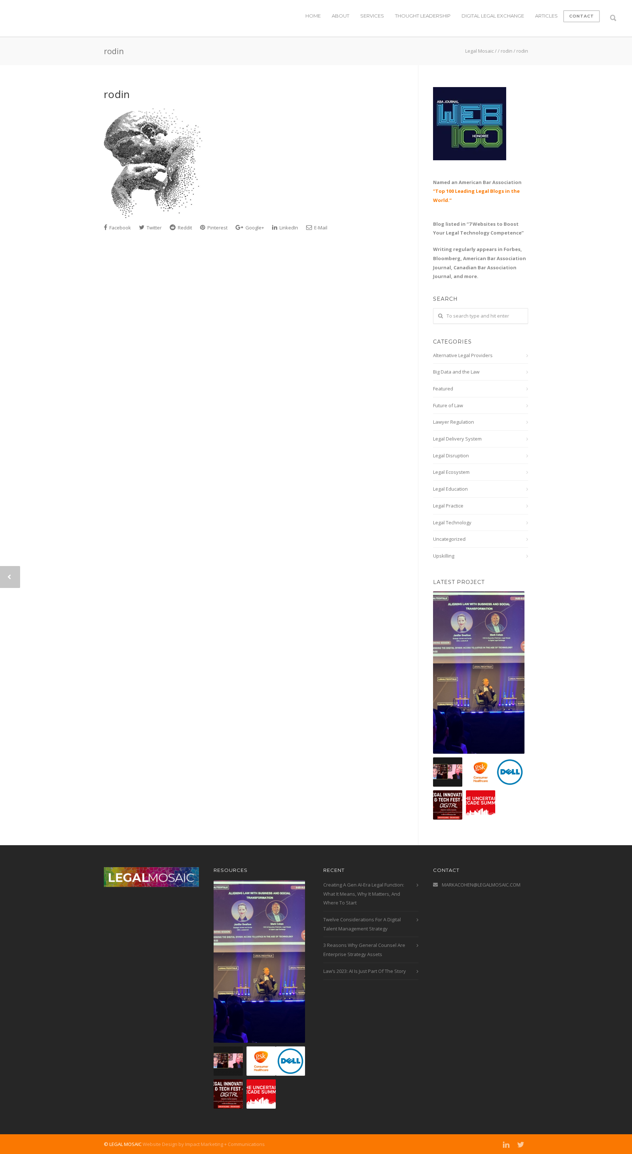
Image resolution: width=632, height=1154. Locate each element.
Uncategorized (449, 539)
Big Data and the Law (456, 371)
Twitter (154, 227)
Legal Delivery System (457, 438)
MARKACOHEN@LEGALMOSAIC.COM (481, 884)
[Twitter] (521, 1144)
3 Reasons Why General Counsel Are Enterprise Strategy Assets (364, 950)
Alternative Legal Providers (463, 355)
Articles (546, 16)
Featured (443, 388)
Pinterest (216, 227)
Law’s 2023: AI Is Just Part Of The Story (364, 971)
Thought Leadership (423, 16)
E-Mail (320, 227)
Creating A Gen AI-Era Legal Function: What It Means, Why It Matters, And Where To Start (363, 893)
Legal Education (450, 489)
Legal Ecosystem (451, 472)
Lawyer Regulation (453, 422)
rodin (117, 94)
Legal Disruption (451, 455)
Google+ (254, 227)
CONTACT (581, 16)
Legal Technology (452, 522)
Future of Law (448, 405)
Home (313, 16)
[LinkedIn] (506, 1144)
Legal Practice (448, 505)
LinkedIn (288, 227)
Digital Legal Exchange (493, 16)
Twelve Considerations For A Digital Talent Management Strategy (362, 924)
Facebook (119, 227)
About (340, 16)
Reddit (184, 227)
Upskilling (443, 555)
